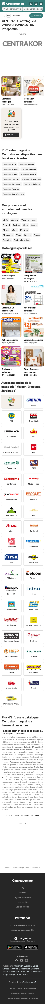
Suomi (5, 971)
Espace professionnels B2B (22, 930)
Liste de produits (22, 906)
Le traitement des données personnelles (22, 998)
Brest (10, 174)
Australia (28, 966)
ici (3, 777)
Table (18, 235)
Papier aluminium (22, 240)
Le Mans (28, 174)
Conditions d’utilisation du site (22, 993)
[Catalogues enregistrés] (31, 4)
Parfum (16, 225)
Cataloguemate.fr (29, 982)
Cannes (11, 189)
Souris (34, 225)
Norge (5, 974)
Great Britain (14, 971)
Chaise (6, 230)
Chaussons (8, 235)
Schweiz (14, 968)
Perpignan (12, 184)
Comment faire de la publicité (22, 925)
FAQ (22, 888)
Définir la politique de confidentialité (22, 988)
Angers (10, 169)
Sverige (12, 974)
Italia (23, 971)
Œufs (14, 230)
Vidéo (5, 220)
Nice (9, 164)
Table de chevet (28, 220)
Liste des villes (22, 902)
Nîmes (29, 169)
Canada (5, 968)
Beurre (27, 235)
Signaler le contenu (22, 897)
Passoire (7, 240)
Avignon (32, 184)
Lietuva (29, 971)
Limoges (11, 179)
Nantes (26, 164)
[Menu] (41, 4)
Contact (22, 892)
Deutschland (24, 968)
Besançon (31, 179)
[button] (36, 4)
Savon (37, 235)
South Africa (22, 974)
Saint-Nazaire (13, 194)
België (35, 966)
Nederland (37, 971)
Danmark (35, 968)
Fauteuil (6, 225)
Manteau (24, 230)
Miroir (25, 225)
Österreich (18, 966)
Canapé (14, 220)
